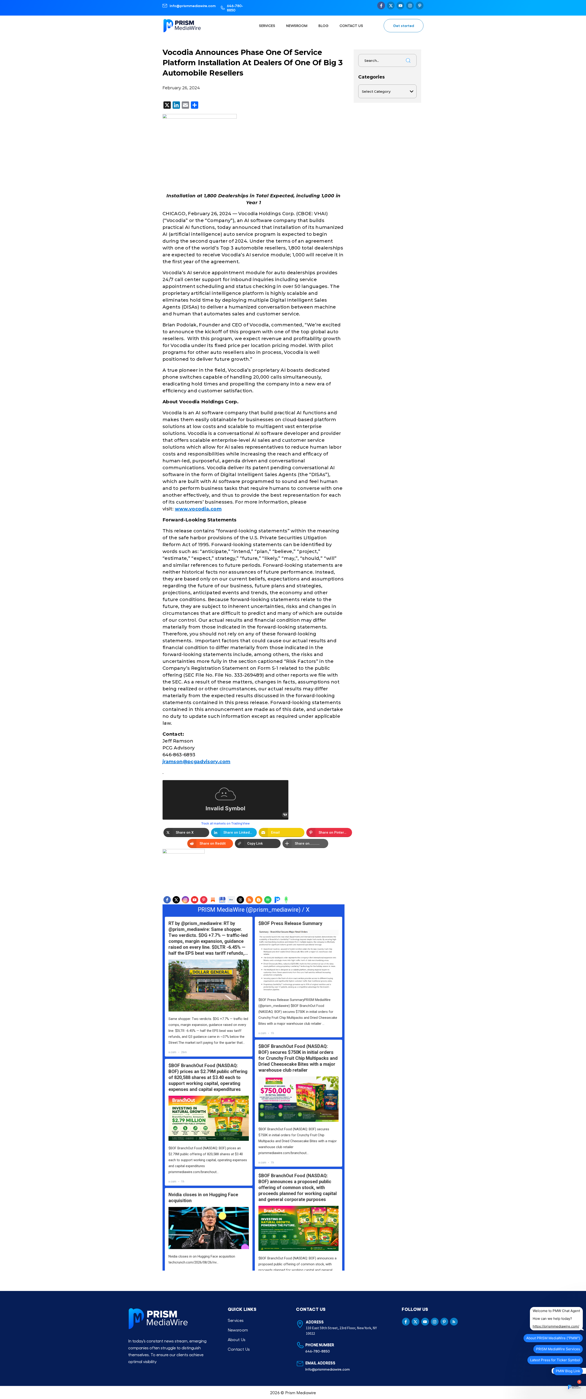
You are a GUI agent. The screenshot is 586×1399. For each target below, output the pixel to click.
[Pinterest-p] (419, 5)
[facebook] (167, 899)
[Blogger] (258, 899)
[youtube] (194, 899)
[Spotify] (267, 899)
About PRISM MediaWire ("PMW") (553, 1338)
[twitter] (176, 899)
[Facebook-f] (381, 5)
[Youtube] (400, 5)
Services (267, 25)
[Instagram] (410, 5)
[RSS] (249, 899)
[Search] (408, 60)
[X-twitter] (391, 5)
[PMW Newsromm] (277, 899)
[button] (186, 832)
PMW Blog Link (568, 1371)
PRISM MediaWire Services (558, 1349)
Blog (323, 25)
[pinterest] (203, 899)
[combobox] (380, 60)
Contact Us (351, 25)
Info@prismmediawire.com (193, 5)
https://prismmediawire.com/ (556, 1326)
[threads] (240, 899)
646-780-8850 (235, 7)
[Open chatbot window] (574, 1387)
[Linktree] (286, 899)
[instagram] (185, 899)
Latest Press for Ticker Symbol (555, 1360)
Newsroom (296, 25)
